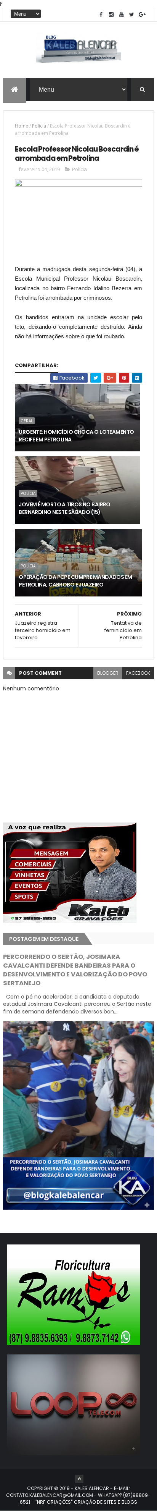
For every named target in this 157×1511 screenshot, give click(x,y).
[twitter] (132, 14)
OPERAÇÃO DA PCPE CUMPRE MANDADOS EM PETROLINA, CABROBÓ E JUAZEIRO (75, 580)
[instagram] (111, 14)
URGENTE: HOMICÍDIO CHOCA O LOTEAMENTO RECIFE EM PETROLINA (76, 435)
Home (21, 126)
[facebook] (101, 14)
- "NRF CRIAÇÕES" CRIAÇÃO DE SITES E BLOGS (84, 1502)
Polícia (39, 126)
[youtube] (121, 14)
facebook (138, 673)
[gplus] (142, 14)
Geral (27, 420)
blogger (108, 673)
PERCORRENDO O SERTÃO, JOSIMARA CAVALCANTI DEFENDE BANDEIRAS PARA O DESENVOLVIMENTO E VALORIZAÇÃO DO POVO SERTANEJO (75, 969)
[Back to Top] (79, 1479)
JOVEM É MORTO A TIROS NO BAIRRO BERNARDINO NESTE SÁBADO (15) (65, 508)
